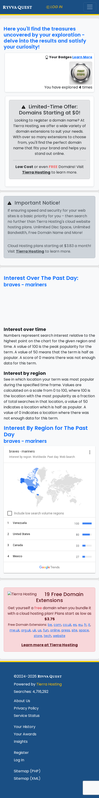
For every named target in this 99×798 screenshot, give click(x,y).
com (57, 624)
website (59, 635)
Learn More (82, 57)
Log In (19, 760)
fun (46, 630)
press (65, 630)
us (39, 630)
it (89, 624)
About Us (22, 700)
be (50, 624)
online (55, 630)
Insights (21, 741)
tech (47, 635)
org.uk (26, 630)
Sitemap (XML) (27, 778)
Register (21, 752)
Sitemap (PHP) (27, 771)
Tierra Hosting (36, 172)
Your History (24, 726)
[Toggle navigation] (89, 7)
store (38, 635)
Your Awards (25, 734)
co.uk (67, 624)
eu (80, 624)
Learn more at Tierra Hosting (49, 645)
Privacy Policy (26, 708)
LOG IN (55, 6)
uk (34, 630)
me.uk (15, 630)
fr (85, 624)
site (74, 630)
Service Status (27, 715)
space (84, 630)
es (75, 624)
